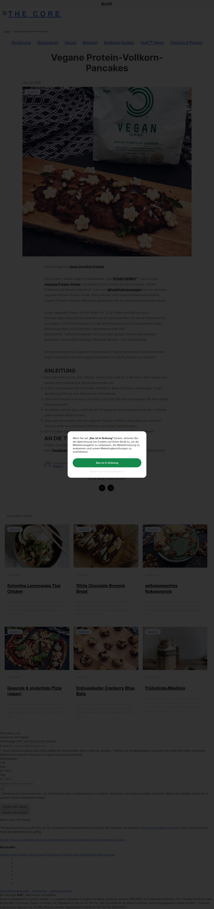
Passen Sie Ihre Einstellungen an (107, 471)
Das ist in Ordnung (107, 463)
